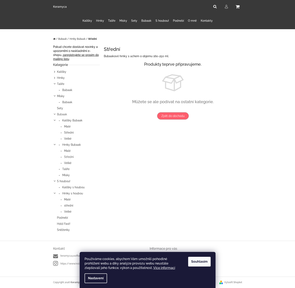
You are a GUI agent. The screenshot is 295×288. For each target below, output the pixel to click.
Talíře (60, 84)
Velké (67, 138)
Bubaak (66, 90)
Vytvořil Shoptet (233, 282)
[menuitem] (87, 21)
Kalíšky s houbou (73, 187)
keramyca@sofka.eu (71, 255)
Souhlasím (199, 261)
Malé (67, 126)
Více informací (164, 268)
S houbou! (63, 181)
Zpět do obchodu (173, 116)
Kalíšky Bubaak (71, 120)
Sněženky (63, 229)
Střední (68, 132)
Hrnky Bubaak (71, 144)
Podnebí (62, 217)
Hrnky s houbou (72, 193)
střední (68, 205)
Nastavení (96, 278)
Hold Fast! (63, 223)
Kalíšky (61, 71)
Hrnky (61, 77)
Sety (60, 108)
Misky (60, 96)
